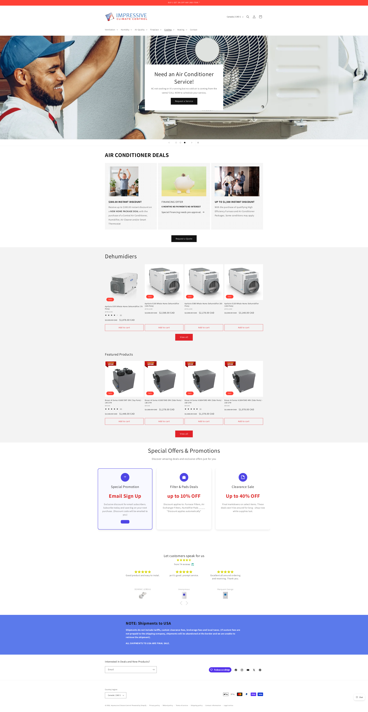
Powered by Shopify (139, 705)
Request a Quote (184, 238)
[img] (184, 560)
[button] (111, 30)
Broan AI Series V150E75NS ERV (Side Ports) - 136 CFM (164, 401)
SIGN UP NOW (184, 104)
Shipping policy (197, 705)
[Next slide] (192, 142)
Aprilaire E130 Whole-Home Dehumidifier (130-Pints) (241, 304)
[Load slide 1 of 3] (176, 142)
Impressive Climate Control (121, 705)
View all (184, 337)
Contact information (213, 705)
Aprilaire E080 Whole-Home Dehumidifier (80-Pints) (204, 304)
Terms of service (182, 705)
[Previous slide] (169, 142)
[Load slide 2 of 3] (180, 142)
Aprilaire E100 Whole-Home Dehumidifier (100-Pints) (162, 304)
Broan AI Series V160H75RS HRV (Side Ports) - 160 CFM (204, 401)
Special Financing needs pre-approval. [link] (181, 212)
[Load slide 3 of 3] (185, 142)
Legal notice (228, 705)
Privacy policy (154, 705)
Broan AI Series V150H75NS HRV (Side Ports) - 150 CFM (243, 401)
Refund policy (168, 705)
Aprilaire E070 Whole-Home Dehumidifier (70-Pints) (124, 307)
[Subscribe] (153, 669)
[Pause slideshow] (199, 142)
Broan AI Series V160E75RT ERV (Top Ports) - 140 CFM (123, 401)
